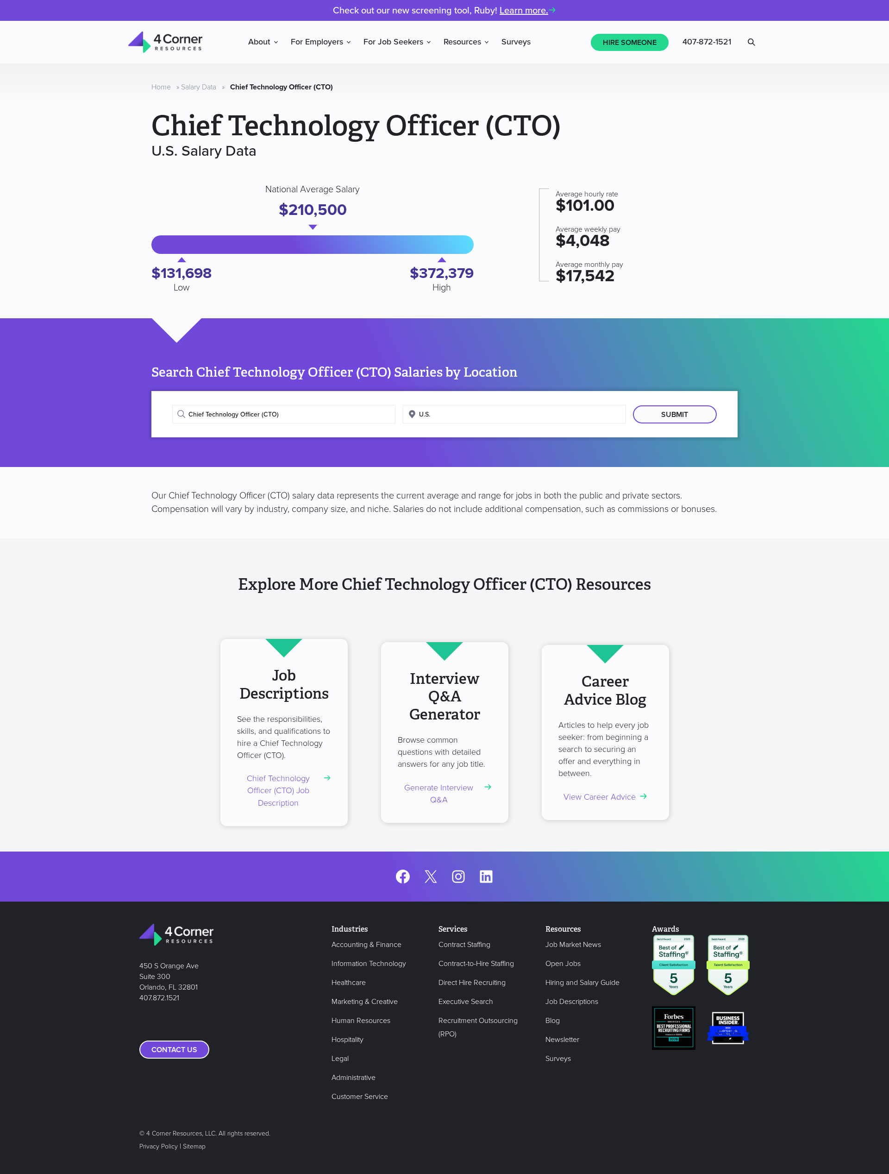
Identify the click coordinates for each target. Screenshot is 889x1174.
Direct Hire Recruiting (472, 982)
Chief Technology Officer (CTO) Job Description (278, 791)
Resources (462, 42)
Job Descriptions (571, 1001)
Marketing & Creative (365, 1001)
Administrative (354, 1077)
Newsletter (562, 1039)
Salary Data (198, 87)
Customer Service (360, 1096)
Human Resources (361, 1020)
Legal (340, 1058)
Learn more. (524, 10)
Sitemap (194, 1146)
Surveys (516, 42)
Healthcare (349, 982)
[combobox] (283, 414)
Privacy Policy (158, 1146)
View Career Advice (599, 797)
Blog (552, 1020)
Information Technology (369, 963)
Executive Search (465, 1001)
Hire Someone (630, 42)
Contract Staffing (464, 944)
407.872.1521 (159, 998)
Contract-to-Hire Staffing (476, 963)
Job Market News (573, 944)
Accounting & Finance (366, 944)
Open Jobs (563, 963)
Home (161, 87)
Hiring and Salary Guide (582, 982)
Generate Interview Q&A (438, 794)
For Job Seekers (393, 42)
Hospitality (347, 1039)
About (259, 42)
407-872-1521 (706, 42)
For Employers (317, 42)
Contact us (174, 1049)
